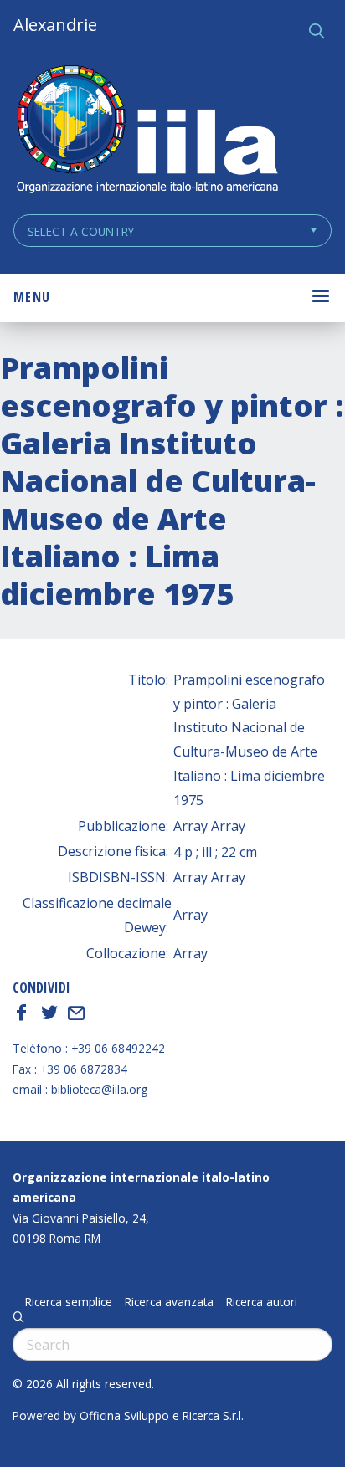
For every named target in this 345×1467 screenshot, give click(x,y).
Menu (31, 297)
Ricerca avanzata (169, 1302)
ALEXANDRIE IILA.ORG (146, 131)
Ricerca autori (261, 1302)
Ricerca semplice (68, 1302)
